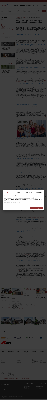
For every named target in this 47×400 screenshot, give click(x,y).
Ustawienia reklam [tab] (29, 192)
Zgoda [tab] (8, 192)
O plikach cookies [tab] (39, 192)
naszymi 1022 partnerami (10, 197)
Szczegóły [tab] (18, 192)
